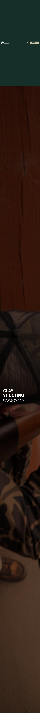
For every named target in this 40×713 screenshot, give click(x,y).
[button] (27, 43)
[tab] (38, 393)
